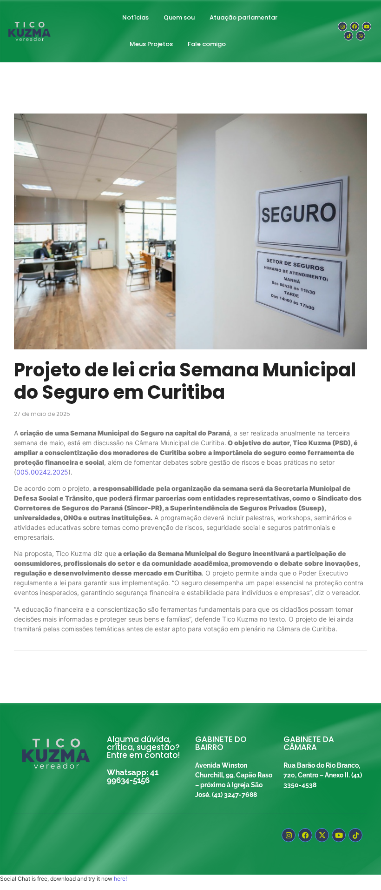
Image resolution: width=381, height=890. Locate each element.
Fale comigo (207, 44)
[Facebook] (354, 26)
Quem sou (179, 17)
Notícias (135, 17)
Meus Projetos (151, 44)
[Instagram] (342, 26)
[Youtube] (366, 26)
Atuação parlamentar (243, 17)
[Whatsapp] (360, 35)
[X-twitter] (322, 835)
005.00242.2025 (42, 472)
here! (120, 878)
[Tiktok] (348, 35)
